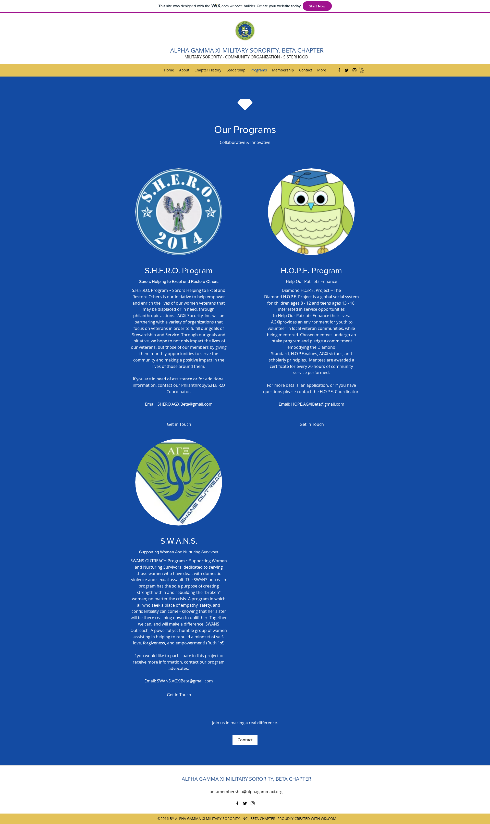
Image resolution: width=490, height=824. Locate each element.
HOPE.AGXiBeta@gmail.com (317, 404)
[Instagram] (354, 70)
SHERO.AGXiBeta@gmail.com (185, 404)
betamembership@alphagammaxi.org (246, 791)
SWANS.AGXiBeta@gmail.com (185, 681)
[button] (362, 70)
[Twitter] (346, 70)
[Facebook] (339, 70)
